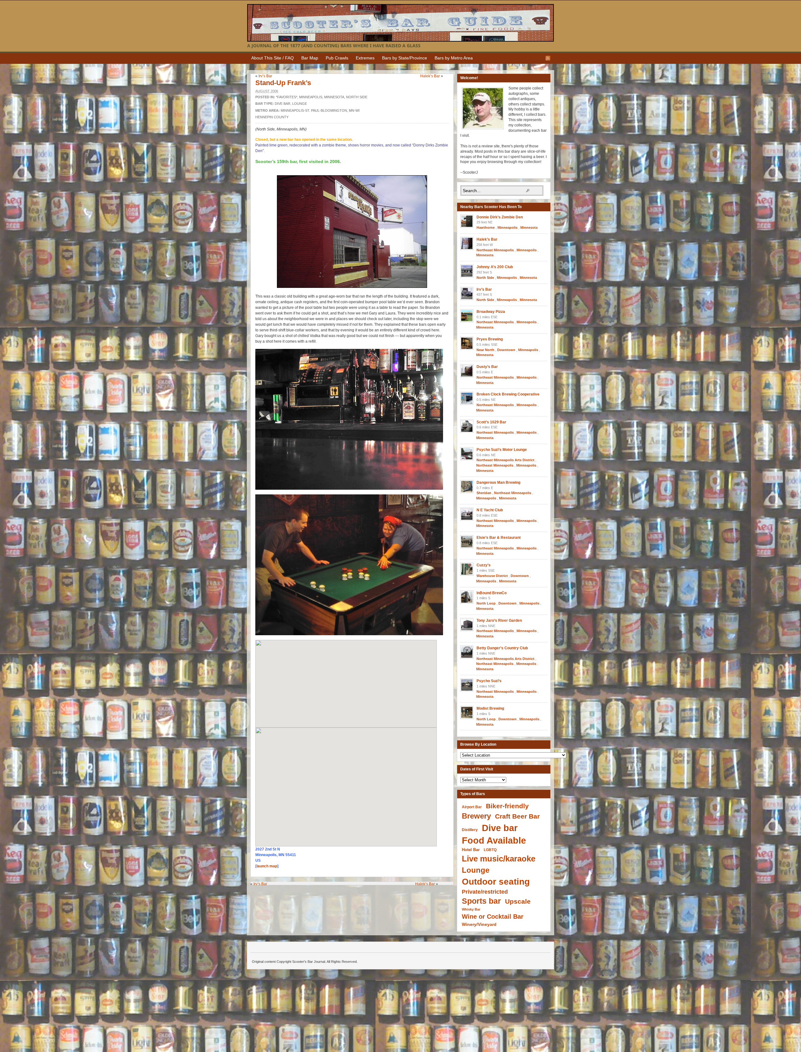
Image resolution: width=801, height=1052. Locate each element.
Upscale (518, 901)
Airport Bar (472, 807)
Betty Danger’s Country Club (502, 648)
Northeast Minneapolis (495, 250)
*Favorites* (286, 97)
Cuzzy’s (484, 565)
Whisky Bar (471, 909)
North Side (356, 97)
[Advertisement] (353, 897)
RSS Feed (547, 58)
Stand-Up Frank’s (283, 83)
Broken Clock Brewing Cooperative (508, 394)
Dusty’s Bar (487, 367)
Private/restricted (485, 892)
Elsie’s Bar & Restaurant (499, 537)
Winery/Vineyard (479, 924)
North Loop (486, 603)
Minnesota (334, 97)
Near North (485, 350)
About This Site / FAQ (272, 57)
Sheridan (484, 493)
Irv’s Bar (265, 76)
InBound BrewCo (492, 593)
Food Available (494, 840)
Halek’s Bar (430, 76)
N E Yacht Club (490, 510)
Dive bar (282, 103)
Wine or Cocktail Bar (492, 916)
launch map (267, 866)
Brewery (476, 816)
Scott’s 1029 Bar (491, 422)
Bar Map (309, 57)
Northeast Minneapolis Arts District (505, 460)
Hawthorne (486, 227)
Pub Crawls (337, 57)
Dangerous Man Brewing (498, 482)
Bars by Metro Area (454, 57)
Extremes (365, 57)
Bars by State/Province (404, 57)
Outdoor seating (496, 881)
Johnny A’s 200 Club (495, 267)
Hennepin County (271, 117)
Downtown (506, 350)
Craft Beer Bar (517, 816)
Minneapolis (310, 97)
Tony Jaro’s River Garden (499, 620)
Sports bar (481, 901)
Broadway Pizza (491, 311)
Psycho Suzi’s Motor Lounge (502, 449)
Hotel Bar (471, 849)
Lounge (299, 103)
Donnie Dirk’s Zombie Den (500, 217)
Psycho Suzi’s (489, 681)
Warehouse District (492, 576)
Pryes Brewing (490, 339)
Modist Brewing (490, 708)
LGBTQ (490, 850)
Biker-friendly (507, 805)
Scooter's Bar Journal (400, 23)
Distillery (470, 830)
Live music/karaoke (498, 858)
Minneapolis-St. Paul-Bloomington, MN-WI (320, 110)
